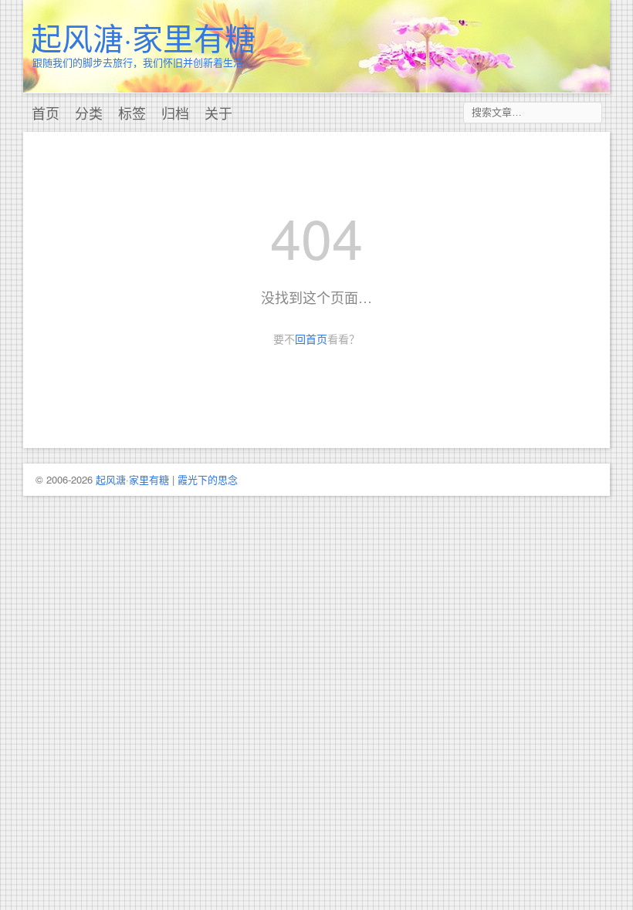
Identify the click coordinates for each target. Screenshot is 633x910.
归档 (175, 113)
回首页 (311, 338)
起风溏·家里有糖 (143, 37)
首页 (45, 113)
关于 (218, 113)
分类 (89, 113)
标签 (132, 113)
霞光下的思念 (208, 479)
